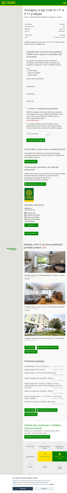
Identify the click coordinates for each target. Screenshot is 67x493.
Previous (27, 261)
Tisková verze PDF (31, 233)
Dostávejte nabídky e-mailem (45, 447)
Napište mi (31, 225)
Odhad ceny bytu (31, 161)
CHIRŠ (8, 2)
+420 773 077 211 (29, 210)
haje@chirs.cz (28, 208)
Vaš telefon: (30, 94)
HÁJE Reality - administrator (34, 205)
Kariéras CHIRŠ (60, 467)
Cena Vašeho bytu (45, 456)
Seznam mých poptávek (33, 219)
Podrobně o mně (31, 213)
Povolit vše (23, 488)
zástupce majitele (34, 73)
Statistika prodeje (30, 221)
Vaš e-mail (30, 101)
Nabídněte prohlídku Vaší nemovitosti (37, 437)
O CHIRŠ (30, 467)
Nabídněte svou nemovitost (36, 184)
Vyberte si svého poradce (59, 457)
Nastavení (44, 488)
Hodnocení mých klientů (33, 215)
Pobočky (45, 467)
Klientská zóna (30, 446)
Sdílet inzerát (31, 229)
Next (62, 261)
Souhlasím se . (43, 108)
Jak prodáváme (30, 456)
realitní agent (32, 71)
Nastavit (51, 484)
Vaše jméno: (30, 86)
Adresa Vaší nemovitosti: (35, 79)
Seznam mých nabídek (32, 217)
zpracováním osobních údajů (48, 108)
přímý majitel (32, 75)
